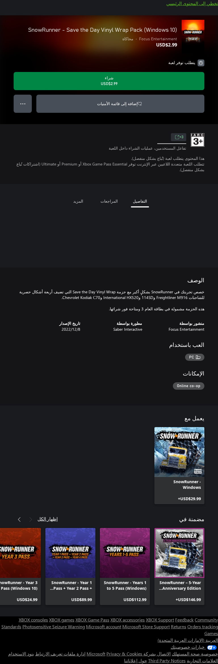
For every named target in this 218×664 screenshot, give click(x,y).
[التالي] (19, 519)
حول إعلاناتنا (135, 660)
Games (211, 633)
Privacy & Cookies (124, 654)
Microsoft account (103, 626)
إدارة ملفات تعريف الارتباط (60, 654)
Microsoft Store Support (146, 626)
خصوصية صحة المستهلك (195, 654)
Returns (178, 626)
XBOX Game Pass (92, 620)
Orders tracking (202, 626)
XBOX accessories (127, 620)
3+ (181, 137)
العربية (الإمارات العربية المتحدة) (188, 640)
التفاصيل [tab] (140, 201)
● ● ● (23, 103)
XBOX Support (160, 620)
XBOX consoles (33, 620)
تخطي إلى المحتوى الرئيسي (192, 3)
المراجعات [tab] (109, 201)
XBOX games (61, 620)
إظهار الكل (47, 519)
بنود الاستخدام (21, 654)
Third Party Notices (167, 660)
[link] (179, 465)
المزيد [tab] (78, 201)
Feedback (184, 620)
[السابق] (30, 519)
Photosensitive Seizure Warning (53, 626)
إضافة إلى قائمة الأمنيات (117, 103)
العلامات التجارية (202, 660)
